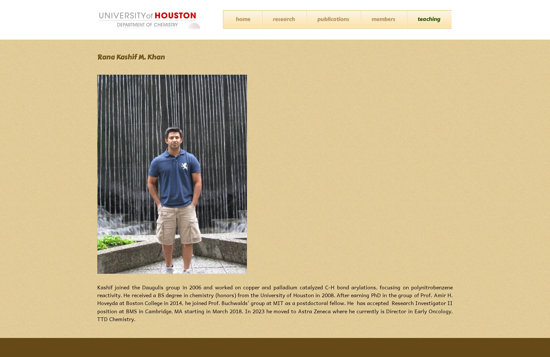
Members (383, 19)
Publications (333, 19)
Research (284, 19)
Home (243, 19)
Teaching (429, 19)
